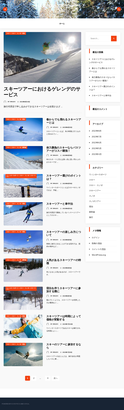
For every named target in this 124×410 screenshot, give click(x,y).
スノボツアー (95, 201)
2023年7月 (96, 137)
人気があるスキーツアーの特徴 (63, 261)
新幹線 (24, 147)
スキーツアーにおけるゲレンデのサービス (42, 91)
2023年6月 (96, 142)
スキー (8, 33)
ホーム (62, 23)
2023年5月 (96, 148)
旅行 (91, 217)
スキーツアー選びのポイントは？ (63, 177)
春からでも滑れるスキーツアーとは (63, 121)
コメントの (99, 249)
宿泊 (23, 33)
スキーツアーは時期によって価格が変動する (63, 317)
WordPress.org (99, 255)
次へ (56, 378)
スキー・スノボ (16, 33)
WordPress (15, 404)
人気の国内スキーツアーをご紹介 (62, 8)
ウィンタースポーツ (12, 175)
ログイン (96, 237)
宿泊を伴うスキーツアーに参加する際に (63, 289)
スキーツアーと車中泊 (59, 204)
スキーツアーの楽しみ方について (63, 233)
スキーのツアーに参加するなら (63, 345)
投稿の (97, 243)
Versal (26, 404)
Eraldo (13, 102)
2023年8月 (96, 131)
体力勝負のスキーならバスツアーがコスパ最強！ (63, 149)
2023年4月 (97, 154)
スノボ (92, 196)
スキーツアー (95, 190)
